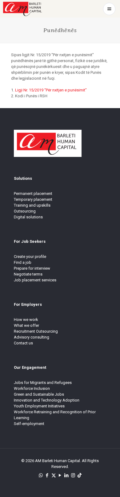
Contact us (23, 343)
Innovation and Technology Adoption (46, 400)
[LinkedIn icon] (66, 475)
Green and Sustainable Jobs (39, 394)
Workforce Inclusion (32, 388)
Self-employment (29, 423)
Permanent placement (33, 193)
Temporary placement (33, 199)
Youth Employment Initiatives (39, 406)
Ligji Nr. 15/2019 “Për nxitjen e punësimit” (51, 90)
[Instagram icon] (73, 475)
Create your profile (30, 256)
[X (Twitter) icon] (53, 475)
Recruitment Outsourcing (36, 331)
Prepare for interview (32, 268)
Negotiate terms (28, 274)
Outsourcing (25, 211)
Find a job (22, 262)
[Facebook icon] (47, 475)
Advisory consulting (31, 337)
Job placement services (35, 280)
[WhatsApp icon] (40, 475)
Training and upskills (32, 205)
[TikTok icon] (79, 475)
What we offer (26, 325)
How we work (26, 319)
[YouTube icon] (60, 475)
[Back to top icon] (107, 484)
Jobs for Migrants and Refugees (43, 382)
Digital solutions (28, 217)
